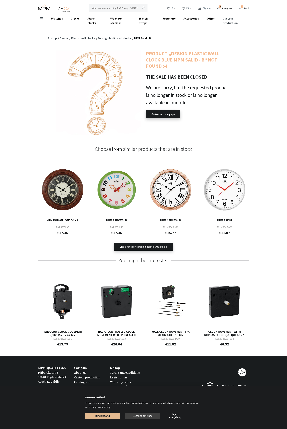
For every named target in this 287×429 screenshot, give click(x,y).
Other (211, 18)
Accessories (191, 18)
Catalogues (81, 382)
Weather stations (116, 21)
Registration (118, 377)
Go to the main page (163, 114)
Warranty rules (120, 382)
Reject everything (175, 416)
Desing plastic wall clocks (115, 38)
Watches (57, 18)
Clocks (75, 18)
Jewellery (169, 18)
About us (80, 373)
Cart (245, 8)
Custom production (230, 21)
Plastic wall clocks (83, 38)
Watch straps (143, 21)
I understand (102, 415)
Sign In (206, 8)
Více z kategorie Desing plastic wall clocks (143, 246)
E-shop (52, 38)
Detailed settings (142, 415)
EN (187, 8)
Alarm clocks (92, 21)
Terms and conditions (125, 373)
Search (143, 8)
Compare (226, 8)
